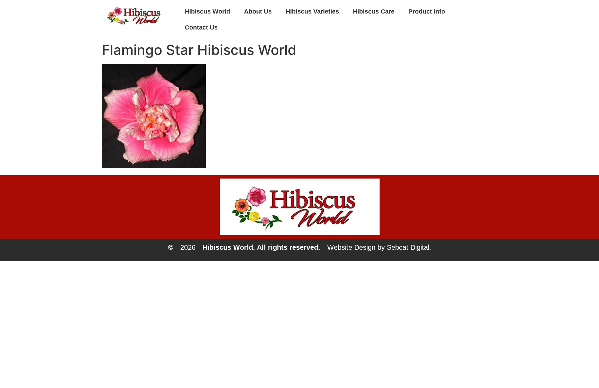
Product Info (426, 11)
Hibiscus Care (373, 11)
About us (258, 11)
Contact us (201, 27)
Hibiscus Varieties (312, 11)
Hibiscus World (207, 11)
